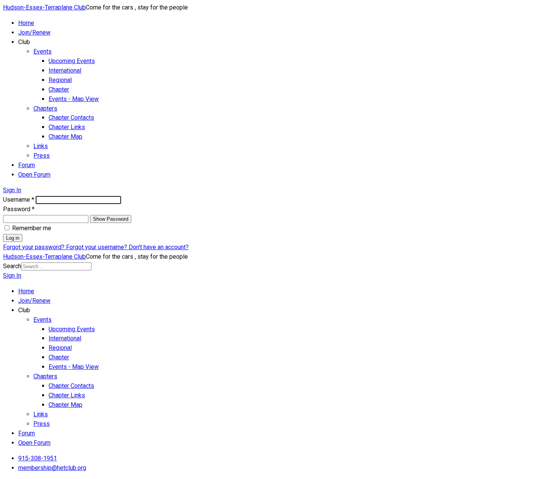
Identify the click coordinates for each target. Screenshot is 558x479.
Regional (60, 80)
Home (26, 23)
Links (40, 146)
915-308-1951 (37, 458)
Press (41, 155)
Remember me (31, 228)
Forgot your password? (34, 247)
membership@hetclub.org (52, 467)
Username (18, 199)
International (65, 70)
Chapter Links (67, 127)
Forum (26, 165)
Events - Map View (74, 99)
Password (19, 209)
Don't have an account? (159, 247)
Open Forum (34, 174)
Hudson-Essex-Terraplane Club (44, 7)
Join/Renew (34, 32)
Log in (12, 238)
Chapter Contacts (71, 117)
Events (42, 51)
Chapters (45, 108)
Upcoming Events (72, 61)
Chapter (59, 89)
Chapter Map (65, 136)
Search (12, 266)
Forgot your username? (97, 247)
